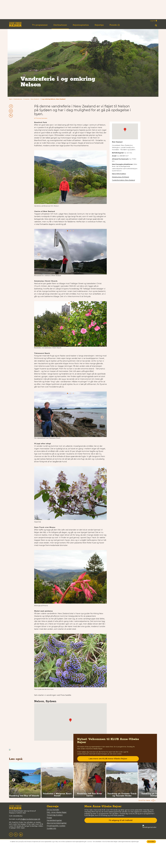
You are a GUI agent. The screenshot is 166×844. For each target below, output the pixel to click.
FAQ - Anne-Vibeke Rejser (57, 812)
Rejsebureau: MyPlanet (120, 177)
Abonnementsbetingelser (57, 823)
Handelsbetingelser (54, 820)
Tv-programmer (40, 25)
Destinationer (60, 25)
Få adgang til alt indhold (120, 820)
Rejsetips (99, 25)
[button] (52, 99)
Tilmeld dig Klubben (55, 815)
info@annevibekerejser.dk (30, 819)
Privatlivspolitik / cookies (56, 826)
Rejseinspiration (81, 25)
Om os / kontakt (53, 810)
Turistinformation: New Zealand (123, 180)
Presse (49, 818)
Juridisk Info (51, 828)
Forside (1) (115, 25)
